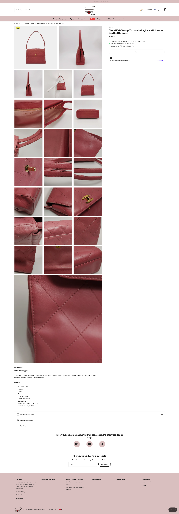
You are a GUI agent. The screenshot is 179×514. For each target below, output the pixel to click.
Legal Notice (19, 498)
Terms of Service (96, 479)
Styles (72, 19)
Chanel (111, 27)
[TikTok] (102, 444)
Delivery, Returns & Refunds (74, 479)
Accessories (82, 19)
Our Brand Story (20, 492)
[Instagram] (77, 444)
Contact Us (19, 495)
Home (55, 19)
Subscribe (104, 464)
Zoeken (45, 10)
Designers (62, 19)
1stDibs (144, 485)
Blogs (99, 19)
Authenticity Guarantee (48, 479)
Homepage (17, 23)
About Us (107, 19)
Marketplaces (146, 479)
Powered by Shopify (39, 509)
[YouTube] (89, 444)
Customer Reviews (119, 19)
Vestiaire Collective (147, 482)
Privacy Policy (121, 479)
